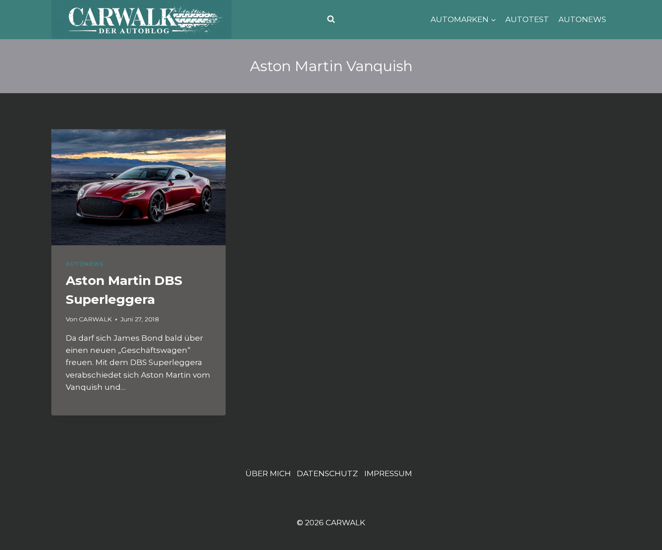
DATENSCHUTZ (327, 473)
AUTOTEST (527, 19)
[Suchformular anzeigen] (331, 19)
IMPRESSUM (388, 473)
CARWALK (95, 319)
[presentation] (138, 187)
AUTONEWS (582, 19)
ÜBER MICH (268, 473)
